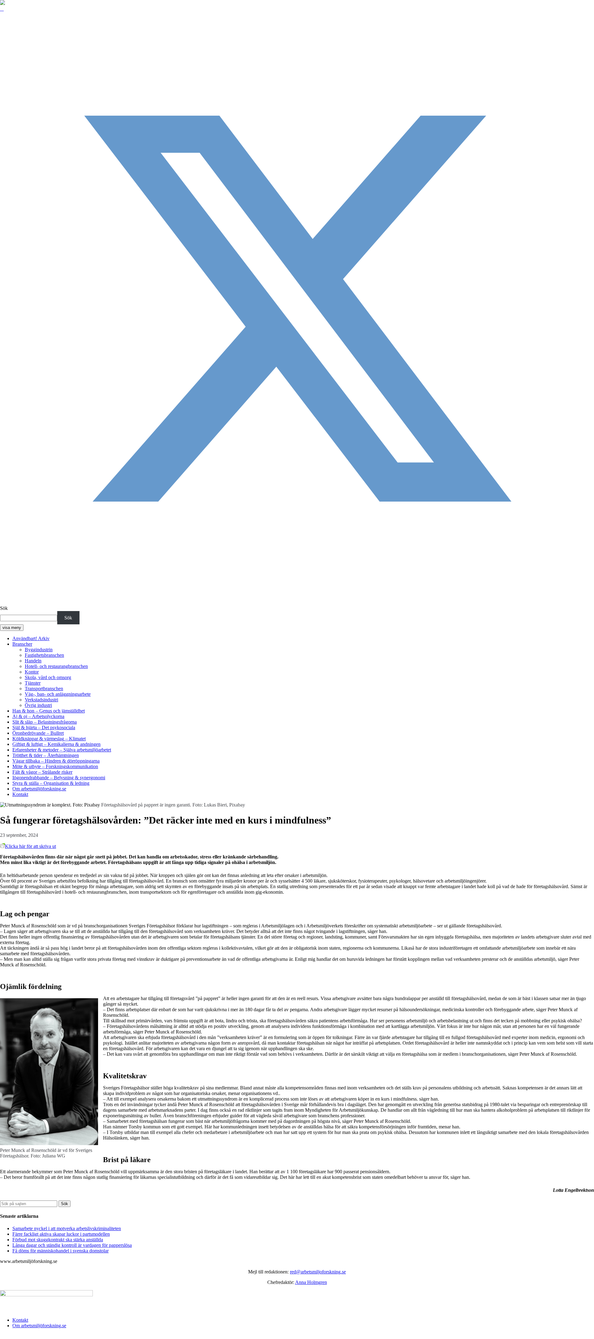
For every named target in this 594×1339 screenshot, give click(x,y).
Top (4, 1336)
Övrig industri (38, 705)
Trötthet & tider (45, 755)
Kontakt (20, 794)
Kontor (32, 671)
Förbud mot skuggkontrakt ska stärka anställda (57, 1239)
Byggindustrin (39, 649)
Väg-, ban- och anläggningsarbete (58, 694)
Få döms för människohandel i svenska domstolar (60, 1250)
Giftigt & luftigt (56, 744)
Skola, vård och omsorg (48, 677)
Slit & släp (44, 722)
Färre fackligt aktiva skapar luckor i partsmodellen (61, 1234)
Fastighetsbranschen (44, 655)
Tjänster (33, 683)
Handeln (33, 660)
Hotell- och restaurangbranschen (56, 666)
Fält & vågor (42, 772)
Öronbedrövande (38, 733)
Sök (4, 608)
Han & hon (48, 710)
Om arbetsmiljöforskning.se (39, 788)
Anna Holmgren (311, 1282)
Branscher (22, 644)
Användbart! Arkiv (31, 638)
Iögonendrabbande (58, 777)
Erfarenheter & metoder (61, 749)
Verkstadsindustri (41, 699)
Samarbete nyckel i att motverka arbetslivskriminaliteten (66, 1228)
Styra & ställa (50, 783)
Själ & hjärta (43, 727)
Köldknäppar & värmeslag (49, 738)
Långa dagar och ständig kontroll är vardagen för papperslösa (72, 1245)
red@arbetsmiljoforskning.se (318, 1271)
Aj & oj (38, 716)
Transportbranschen (44, 688)
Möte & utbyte (55, 766)
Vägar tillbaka (56, 761)
